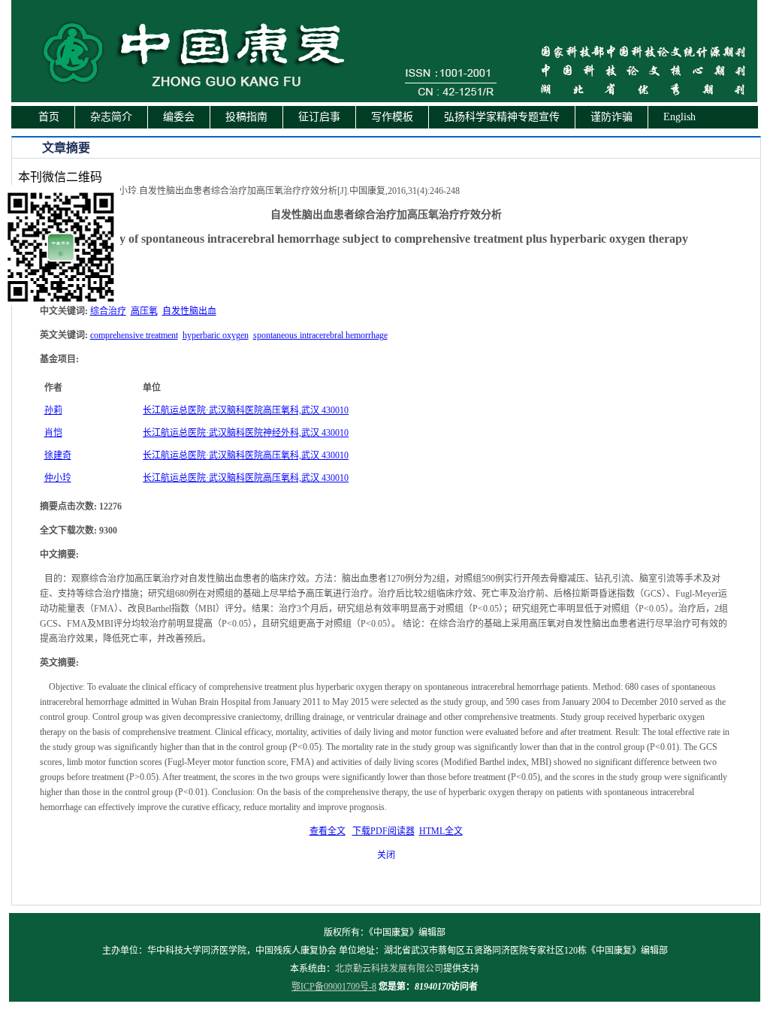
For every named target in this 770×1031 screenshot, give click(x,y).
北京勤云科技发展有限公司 (389, 968)
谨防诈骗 (611, 116)
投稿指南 (246, 116)
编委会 (179, 116)
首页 (48, 116)
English (679, 116)
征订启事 (319, 116)
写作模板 (392, 116)
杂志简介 (111, 116)
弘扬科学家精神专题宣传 (502, 116)
